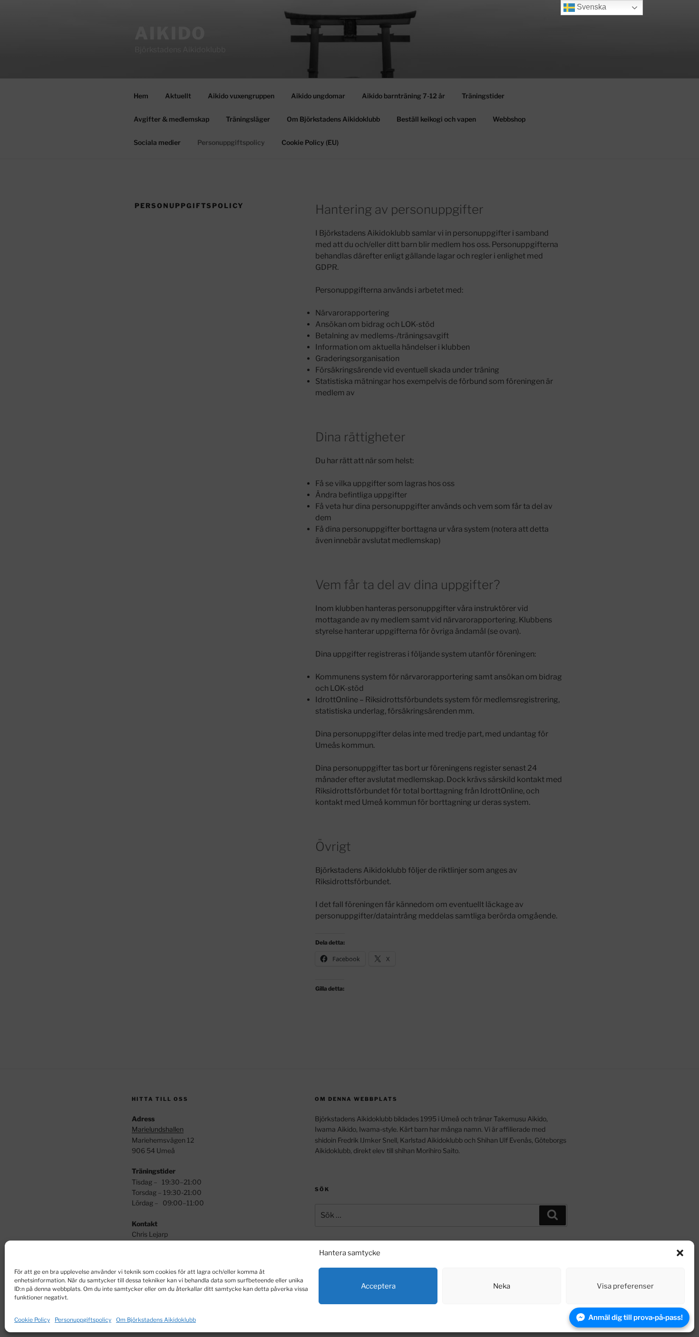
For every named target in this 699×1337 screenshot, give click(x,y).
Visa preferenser (625, 1286)
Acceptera (378, 1286)
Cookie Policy (32, 1319)
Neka (501, 1286)
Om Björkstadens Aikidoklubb (156, 1319)
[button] (680, 1253)
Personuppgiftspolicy (83, 1319)
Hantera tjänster (652, 1319)
